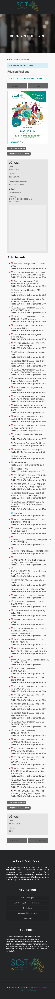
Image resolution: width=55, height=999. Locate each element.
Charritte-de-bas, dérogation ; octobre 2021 (27, 335)
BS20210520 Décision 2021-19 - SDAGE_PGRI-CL (28, 640)
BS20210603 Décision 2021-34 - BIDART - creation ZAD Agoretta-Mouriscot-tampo (28, 782)
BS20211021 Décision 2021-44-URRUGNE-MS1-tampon (28, 317)
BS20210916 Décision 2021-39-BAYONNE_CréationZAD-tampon (28, 273)
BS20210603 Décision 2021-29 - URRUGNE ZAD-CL (28, 731)
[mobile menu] (51, 5)
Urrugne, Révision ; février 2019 (29, 589)
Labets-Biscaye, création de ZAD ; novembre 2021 (28, 326)
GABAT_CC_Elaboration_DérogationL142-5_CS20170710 (32, 540)
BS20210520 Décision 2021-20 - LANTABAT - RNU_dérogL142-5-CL (29, 649)
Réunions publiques (17, 185)
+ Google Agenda (16, 149)
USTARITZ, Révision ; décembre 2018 (27, 581)
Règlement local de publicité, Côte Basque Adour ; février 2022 (28, 379)
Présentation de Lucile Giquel (28, 449)
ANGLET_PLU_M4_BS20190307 (30, 595)
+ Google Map (14, 202)
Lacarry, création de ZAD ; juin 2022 (26, 435)
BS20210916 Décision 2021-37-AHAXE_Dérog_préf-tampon (28, 792)
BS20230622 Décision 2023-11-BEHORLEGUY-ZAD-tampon (28, 494)
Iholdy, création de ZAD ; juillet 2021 (27, 620)
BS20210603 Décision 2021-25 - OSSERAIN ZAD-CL (28, 696)
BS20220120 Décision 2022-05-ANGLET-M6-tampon (28, 344)
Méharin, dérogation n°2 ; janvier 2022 (28, 264)
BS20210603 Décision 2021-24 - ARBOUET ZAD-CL (28, 687)
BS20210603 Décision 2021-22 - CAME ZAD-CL (28, 669)
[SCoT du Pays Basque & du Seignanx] (27, 6)
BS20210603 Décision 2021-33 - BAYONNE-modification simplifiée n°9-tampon (28, 771)
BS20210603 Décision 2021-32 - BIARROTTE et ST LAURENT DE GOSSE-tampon (28, 759)
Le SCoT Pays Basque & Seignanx (27, 903)
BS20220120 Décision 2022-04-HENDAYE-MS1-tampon (28, 362)
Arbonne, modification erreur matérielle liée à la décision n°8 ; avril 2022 (28, 407)
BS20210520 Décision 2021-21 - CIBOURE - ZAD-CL (28, 520)
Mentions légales (41, 988)
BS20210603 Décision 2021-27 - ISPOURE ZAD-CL (28, 714)
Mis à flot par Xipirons (27, 990)
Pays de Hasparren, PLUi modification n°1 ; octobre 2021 (26, 282)
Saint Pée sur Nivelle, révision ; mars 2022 (27, 388)
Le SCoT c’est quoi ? (27, 898)
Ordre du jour (20, 456)
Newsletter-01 (21, 469)
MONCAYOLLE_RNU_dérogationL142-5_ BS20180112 (30, 661)
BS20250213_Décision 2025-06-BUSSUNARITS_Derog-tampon (28, 485)
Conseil (40, 86)
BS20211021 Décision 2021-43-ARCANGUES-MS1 (28, 309)
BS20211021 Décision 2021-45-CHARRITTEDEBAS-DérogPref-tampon (28, 504)
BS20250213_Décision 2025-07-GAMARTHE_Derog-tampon (28, 476)
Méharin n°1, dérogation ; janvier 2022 (28, 353)
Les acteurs (27, 918)
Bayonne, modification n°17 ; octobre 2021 (26, 291)
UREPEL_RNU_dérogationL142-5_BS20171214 (28, 529)
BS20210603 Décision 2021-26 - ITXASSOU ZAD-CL (28, 705)
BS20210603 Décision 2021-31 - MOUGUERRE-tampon (28, 749)
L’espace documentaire (27, 913)
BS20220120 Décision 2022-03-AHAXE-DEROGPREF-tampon (28, 371)
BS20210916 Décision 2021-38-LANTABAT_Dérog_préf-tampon (28, 397)
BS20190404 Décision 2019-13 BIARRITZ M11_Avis (27, 603)
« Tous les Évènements (18, 59)
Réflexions (27, 908)
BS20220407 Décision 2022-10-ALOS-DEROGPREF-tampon (28, 417)
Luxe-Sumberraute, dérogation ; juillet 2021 (28, 611)
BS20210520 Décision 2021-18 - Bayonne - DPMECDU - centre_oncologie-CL (28, 631)
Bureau (14, 86)
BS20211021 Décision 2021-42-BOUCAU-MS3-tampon (28, 300)
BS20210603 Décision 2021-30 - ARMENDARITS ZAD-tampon (28, 740)
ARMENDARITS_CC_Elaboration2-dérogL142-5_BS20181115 (28, 561)
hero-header (20, 462)
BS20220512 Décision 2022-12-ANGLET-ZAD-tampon (28, 426)
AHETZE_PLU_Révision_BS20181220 (30, 551)
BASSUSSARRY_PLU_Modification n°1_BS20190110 (28, 572)
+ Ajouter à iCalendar (18, 154)
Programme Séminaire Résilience (29, 443)
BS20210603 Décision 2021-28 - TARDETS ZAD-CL (28, 723)
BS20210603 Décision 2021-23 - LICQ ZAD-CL (28, 678)
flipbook (18, 513)
